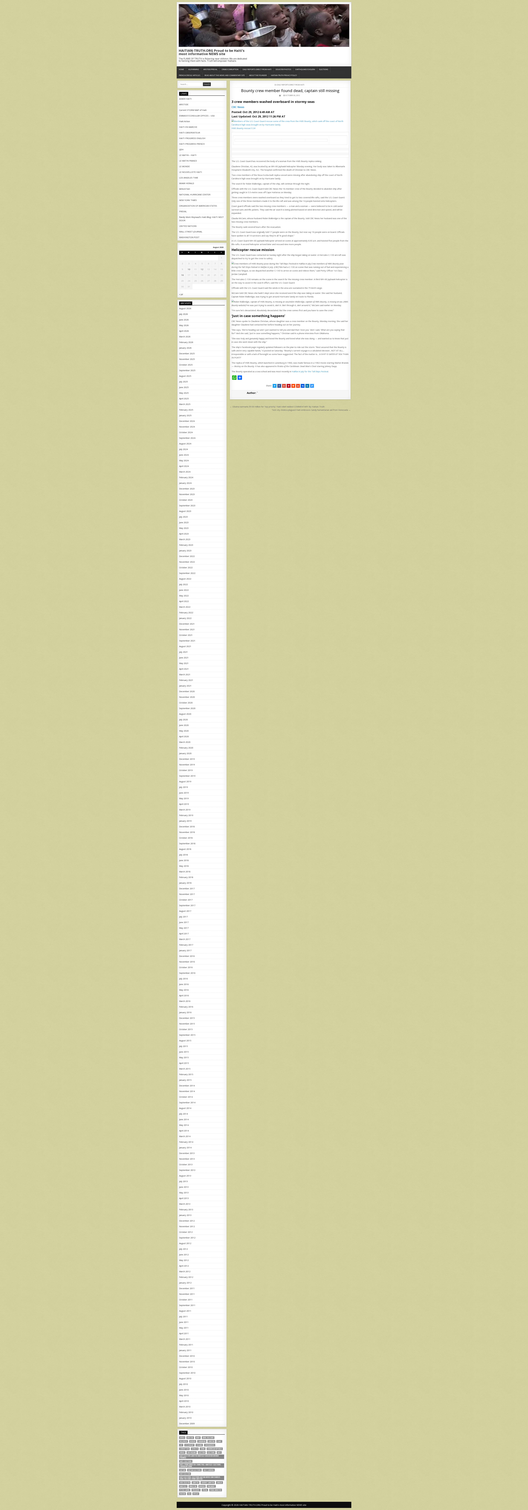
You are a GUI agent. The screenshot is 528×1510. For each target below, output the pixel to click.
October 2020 (186, 702)
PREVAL (183, 211)
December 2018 (187, 826)
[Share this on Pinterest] (289, 386)
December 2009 (187, 1423)
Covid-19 (195, 1449)
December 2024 (187, 421)
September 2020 (187, 708)
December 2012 (187, 1220)
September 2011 (187, 1305)
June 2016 (184, 984)
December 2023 (187, 488)
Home (181, 69)
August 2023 (185, 511)
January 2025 (185, 415)
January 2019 (185, 820)
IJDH (181, 149)
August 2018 (185, 849)
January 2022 (185, 618)
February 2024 (186, 477)
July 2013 (183, 1181)
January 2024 (185, 483)
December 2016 (187, 956)
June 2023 (184, 522)
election (202, 1452)
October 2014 (186, 1096)
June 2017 (184, 922)
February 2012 (186, 1277)
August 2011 (185, 1310)
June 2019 (184, 792)
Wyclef (195, 1493)
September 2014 (187, 1102)
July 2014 (183, 1113)
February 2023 (186, 545)
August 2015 (185, 1040)
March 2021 (184, 674)
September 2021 (187, 640)
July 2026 (183, 314)
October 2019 (186, 770)
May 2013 (184, 1192)
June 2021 (184, 657)
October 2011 (186, 1299)
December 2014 (187, 1085)
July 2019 (183, 787)
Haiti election (185, 1474)
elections (211, 1452)
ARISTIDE (183, 104)
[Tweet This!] (275, 386)
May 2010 (184, 1395)
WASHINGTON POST (189, 237)
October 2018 (186, 837)
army (198, 1437)
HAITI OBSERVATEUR (189, 132)
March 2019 (184, 809)
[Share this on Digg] (303, 386)
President (196, 1490)
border (192, 1441)
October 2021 (186, 635)
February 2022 (186, 612)
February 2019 (186, 815)
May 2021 (184, 663)
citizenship (189, 1445)
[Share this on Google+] (284, 386)
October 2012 (186, 1232)
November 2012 (187, 1226)
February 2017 (186, 944)
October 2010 (186, 1367)
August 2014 (185, 1108)
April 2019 (184, 804)
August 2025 (185, 376)
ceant (219, 1441)
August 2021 (185, 646)
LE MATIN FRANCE (188, 160)
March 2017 (184, 939)
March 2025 (184, 404)
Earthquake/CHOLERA (305, 69)
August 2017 (185, 911)
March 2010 (184, 1406)
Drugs (182, 1452)
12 (202, 269)
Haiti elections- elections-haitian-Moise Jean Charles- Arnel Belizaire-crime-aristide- (200, 1478)
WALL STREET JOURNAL (190, 231)
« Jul (181, 294)
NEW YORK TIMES (188, 200)
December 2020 (187, 691)
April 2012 (184, 1265)
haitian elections (194, 1470)
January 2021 (185, 685)
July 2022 (183, 584)
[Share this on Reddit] (293, 386)
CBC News (238, 107)
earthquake (191, 1452)
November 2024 (187, 426)
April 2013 (184, 1198)
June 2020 (184, 725)
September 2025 (187, 370)
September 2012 (187, 1237)
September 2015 (187, 1034)
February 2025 (186, 409)
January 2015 (185, 1080)
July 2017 (183, 916)
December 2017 (187, 888)
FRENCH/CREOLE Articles (189, 75)
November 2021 (187, 629)
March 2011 (184, 1339)
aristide (190, 1437)
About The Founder (258, 75)
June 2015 (184, 1051)
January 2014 (185, 1147)
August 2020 (185, 713)
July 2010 (183, 1384)
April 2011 (184, 1333)
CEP (181, 1445)
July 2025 (183, 381)
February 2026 (186, 342)
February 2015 (186, 1074)
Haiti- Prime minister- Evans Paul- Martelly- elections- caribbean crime (200, 1465)
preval (204, 1490)
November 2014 (187, 1091)
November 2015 (187, 1023)
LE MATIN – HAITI (187, 155)
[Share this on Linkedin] (307, 386)
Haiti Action (184, 121)
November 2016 (187, 961)
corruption (184, 1449)
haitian (182, 1470)
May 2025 (184, 392)
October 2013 (186, 1164)
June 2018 (184, 860)
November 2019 (187, 764)
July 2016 (183, 978)
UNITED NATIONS (188, 226)
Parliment (211, 1486)
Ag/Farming (193, 69)
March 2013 (184, 1203)
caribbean (202, 1441)
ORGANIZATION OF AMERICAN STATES (198, 205)
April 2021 (184, 668)
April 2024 (184, 466)
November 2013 (187, 1158)
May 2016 (184, 989)
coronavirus (210, 1445)
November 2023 (187, 494)
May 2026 (184, 325)
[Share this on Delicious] (312, 386)
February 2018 (186, 877)
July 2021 (183, 652)
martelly (183, 1486)
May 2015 (184, 1057)
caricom (211, 1441)
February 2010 (186, 1412)
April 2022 (184, 601)
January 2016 (185, 1012)
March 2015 (184, 1068)
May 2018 (184, 866)
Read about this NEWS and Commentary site (225, 75)
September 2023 (187, 505)
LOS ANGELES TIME (188, 177)
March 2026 (184, 336)
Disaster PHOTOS (283, 69)
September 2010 (187, 1372)
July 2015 (183, 1046)
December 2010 (187, 1356)
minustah (192, 1486)
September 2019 (187, 775)
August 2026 (185, 308)
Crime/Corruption (230, 69)
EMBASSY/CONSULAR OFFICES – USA (197, 115)
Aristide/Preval (210, 69)
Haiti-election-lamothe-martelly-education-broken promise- (199, 1457)
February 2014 (186, 1142)
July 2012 (183, 1249)
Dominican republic (214, 1449)
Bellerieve (183, 1441)
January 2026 (185, 347)
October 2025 (186, 364)
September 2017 (187, 905)
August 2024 (185, 443)
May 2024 (184, 460)
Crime (202, 1449)
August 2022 (185, 578)
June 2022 (184, 590)
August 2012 (185, 1243)
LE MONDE (184, 166)
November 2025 (187, 359)
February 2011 (186, 1344)
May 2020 (184, 730)
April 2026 (184, 331)
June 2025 (184, 387)
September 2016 (187, 973)
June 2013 (184, 1187)
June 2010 (184, 1389)
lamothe (195, 1482)
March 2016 (184, 1001)
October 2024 (186, 432)
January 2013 (185, 1215)
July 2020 (183, 719)
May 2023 (184, 528)
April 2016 (184, 995)
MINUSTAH (184, 188)
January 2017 (185, 950)
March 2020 (184, 742)
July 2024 (183, 449)
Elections (323, 69)
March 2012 (184, 1271)
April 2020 (184, 736)
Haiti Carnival (209, 1470)
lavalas (219, 1482)
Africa (182, 1437)
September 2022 (187, 573)
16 (182, 275)
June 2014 (184, 1119)
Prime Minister (215, 1490)
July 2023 (183, 516)
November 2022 (187, 561)
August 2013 (185, 1175)
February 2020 (186, 747)
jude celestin (185, 1482)
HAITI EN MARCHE (188, 127)
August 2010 (185, 1378)
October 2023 (186, 499)
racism (182, 1493)
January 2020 (185, 753)
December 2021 (187, 623)
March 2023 (184, 539)
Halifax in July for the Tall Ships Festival (310, 371)
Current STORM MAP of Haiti (193, 110)
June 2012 (184, 1254)
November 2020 (187, 697)
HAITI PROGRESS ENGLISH (192, 138)
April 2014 (184, 1130)
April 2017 (184, 933)
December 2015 (187, 1018)
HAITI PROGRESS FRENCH (192, 143)
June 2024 (184, 454)
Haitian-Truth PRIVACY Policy (284, 75)
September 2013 (187, 1170)
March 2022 (184, 606)
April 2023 (184, 533)
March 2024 (184, 471)
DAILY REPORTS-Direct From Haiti (257, 69)
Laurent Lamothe (207, 1482)
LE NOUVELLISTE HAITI (190, 172)
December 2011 (187, 1288)
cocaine (199, 1445)
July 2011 (183, 1316)
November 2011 (187, 1294)
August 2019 (185, 781)
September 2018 (187, 843)
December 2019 (187, 759)
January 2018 (185, 882)
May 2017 (184, 927)
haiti (219, 1452)
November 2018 (187, 832)
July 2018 (183, 854)
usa (189, 1493)
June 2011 (184, 1322)
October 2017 (186, 899)
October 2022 (186, 567)
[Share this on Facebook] (279, 386)
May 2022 (184, 595)
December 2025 (187, 353)
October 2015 (186, 1029)
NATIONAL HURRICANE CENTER (194, 194)
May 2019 (184, 798)
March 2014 (184, 1136)
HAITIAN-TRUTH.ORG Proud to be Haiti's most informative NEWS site (211, 52)
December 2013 (187, 1153)
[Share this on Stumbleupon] (298, 386)
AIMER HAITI (185, 98)
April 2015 (184, 1063)
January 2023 (185, 550)
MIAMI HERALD (186, 183)
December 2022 (187, 556)
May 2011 (184, 1327)
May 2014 (184, 1125)
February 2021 (186, 680)
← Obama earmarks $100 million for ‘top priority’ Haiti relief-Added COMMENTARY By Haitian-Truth (277, 406)
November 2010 (187, 1361)
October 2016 (186, 967)
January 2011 (185, 1350)
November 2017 (187, 894)
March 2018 (184, 871)
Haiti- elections (186, 1461)
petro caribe (185, 1490)
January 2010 (185, 1417)
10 (189, 269)
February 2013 (186, 1209)
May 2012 (184, 1260)
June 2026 (184, 319)
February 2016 (186, 1006)
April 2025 (184, 398)
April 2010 (184, 1401)
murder (202, 1486)
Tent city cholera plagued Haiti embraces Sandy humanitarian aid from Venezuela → (311, 410)
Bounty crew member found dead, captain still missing (290, 90)
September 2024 (187, 438)
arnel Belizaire (208, 1437)
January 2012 (185, 1282)
